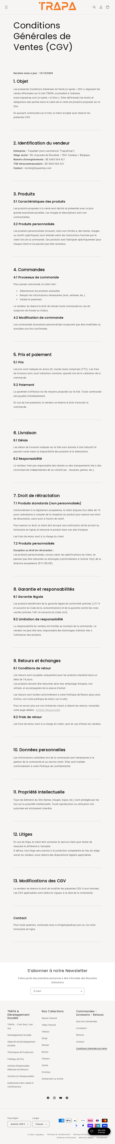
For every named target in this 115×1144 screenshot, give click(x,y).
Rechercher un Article (52, 1079)
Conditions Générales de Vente (91, 1048)
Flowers (46, 1058)
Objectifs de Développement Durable (21, 1044)
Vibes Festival (49, 1025)
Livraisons (81, 1028)
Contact (80, 1042)
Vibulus (45, 1031)
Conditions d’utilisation (66, 1138)
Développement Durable (19, 1035)
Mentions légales (86, 1138)
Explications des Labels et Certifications (20, 1085)
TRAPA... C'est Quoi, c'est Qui (20, 1026)
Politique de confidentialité (58, 1134)
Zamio (45, 1065)
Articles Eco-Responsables (20, 1076)
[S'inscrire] (81, 991)
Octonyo (46, 1072)
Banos (45, 1052)
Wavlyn (45, 1045)
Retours (80, 1035)
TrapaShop (39, 1135)
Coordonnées (102, 1138)
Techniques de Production (20, 1052)
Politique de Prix (15, 1059)
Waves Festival (49, 1018)
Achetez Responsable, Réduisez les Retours (18, 1068)
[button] (6, 7)
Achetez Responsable (48, 710)
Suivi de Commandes (86, 1021)
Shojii (44, 1038)
